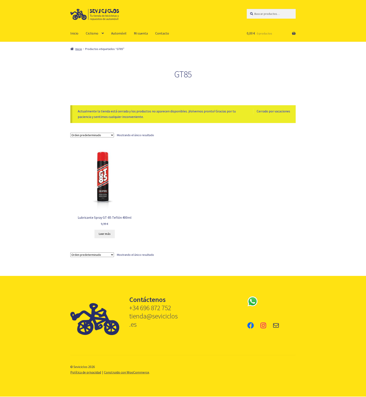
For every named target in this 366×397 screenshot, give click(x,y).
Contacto (162, 33)
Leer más (105, 234)
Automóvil (118, 33)
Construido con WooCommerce (126, 372)
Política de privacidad (85, 372)
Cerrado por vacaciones (273, 111)
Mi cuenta (141, 33)
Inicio (74, 33)
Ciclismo (92, 33)
